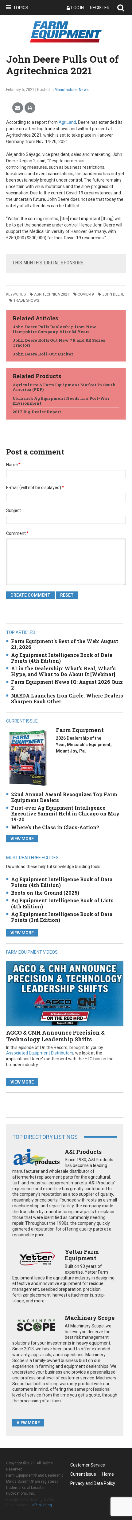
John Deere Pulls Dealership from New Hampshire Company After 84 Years (54, 329)
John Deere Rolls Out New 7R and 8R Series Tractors (59, 342)
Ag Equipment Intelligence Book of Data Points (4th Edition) (62, 658)
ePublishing (42, 1505)
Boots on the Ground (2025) (45, 892)
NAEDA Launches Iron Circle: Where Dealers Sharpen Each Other (67, 698)
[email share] (17, 108)
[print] (30, 108)
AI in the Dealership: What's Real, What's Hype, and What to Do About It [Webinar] (63, 671)
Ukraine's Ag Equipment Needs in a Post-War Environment (61, 401)
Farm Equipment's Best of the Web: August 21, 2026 (64, 644)
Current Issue (83, 1474)
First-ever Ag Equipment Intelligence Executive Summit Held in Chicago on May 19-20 (65, 813)
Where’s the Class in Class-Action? (55, 827)
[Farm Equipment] (28, 757)
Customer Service (87, 1465)
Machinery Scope (90, 1317)
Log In (77, 7)
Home (108, 1474)
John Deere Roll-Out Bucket (43, 354)
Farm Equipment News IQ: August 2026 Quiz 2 (67, 685)
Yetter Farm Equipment (82, 1255)
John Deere (113, 294)
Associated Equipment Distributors (39, 1053)
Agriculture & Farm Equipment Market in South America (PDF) (64, 387)
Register (100, 7)
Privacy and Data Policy (92, 1483)
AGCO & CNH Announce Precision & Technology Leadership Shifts (55, 1036)
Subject (13, 510)
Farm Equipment (80, 730)
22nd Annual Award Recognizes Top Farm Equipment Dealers (64, 797)
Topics (20, 7)
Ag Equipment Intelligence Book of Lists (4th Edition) (62, 903)
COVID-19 (86, 294)
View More (22, 838)
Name (13, 464)
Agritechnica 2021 (51, 294)
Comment (17, 533)
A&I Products (83, 1151)
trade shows (26, 300)
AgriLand (67, 122)
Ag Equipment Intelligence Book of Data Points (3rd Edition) (62, 917)
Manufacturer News (72, 89)
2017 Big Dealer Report (37, 411)
